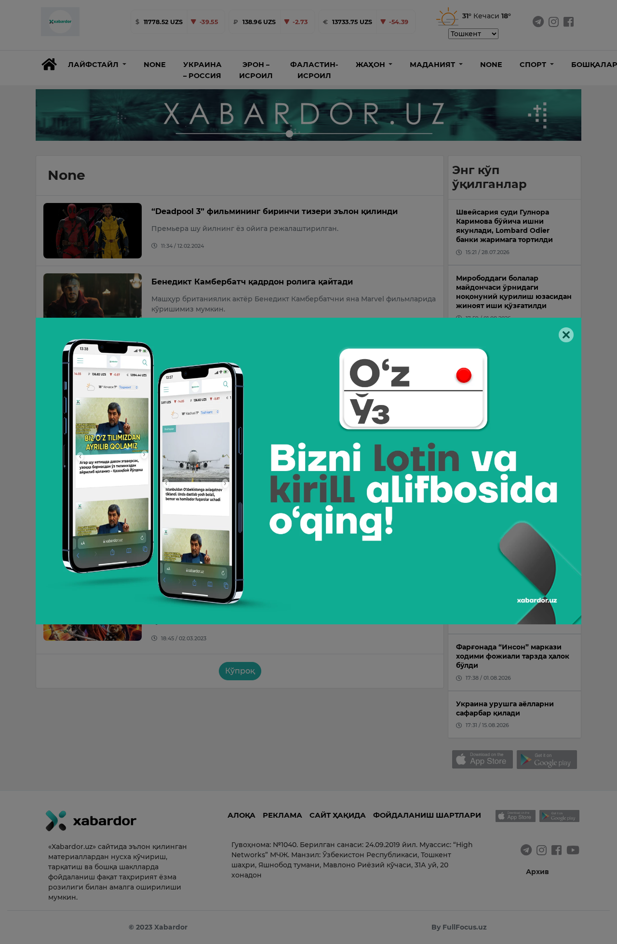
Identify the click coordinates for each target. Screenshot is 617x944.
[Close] (566, 334)
